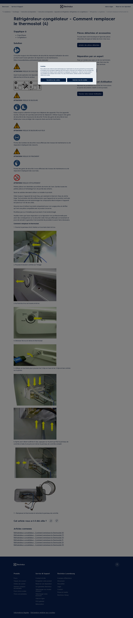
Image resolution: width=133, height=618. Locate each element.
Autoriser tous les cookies (80, 80)
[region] (67, 73)
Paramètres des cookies (53, 80)
